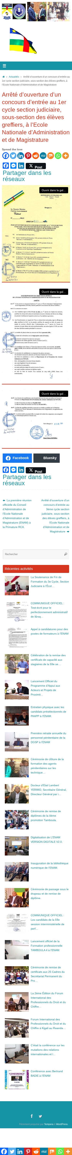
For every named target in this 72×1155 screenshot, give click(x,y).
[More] (65, 155)
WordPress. (62, 1124)
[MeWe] (43, 155)
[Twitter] (13, 155)
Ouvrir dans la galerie (55, 190)
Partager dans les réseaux (27, 176)
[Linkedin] (20, 155)
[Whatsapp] (58, 155)
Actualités (14, 76)
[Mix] (50, 155)
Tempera (48, 1124)
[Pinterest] (28, 155)
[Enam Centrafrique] (32, 1116)
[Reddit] (35, 155)
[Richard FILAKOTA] (40, 1116)
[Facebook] (5, 155)
